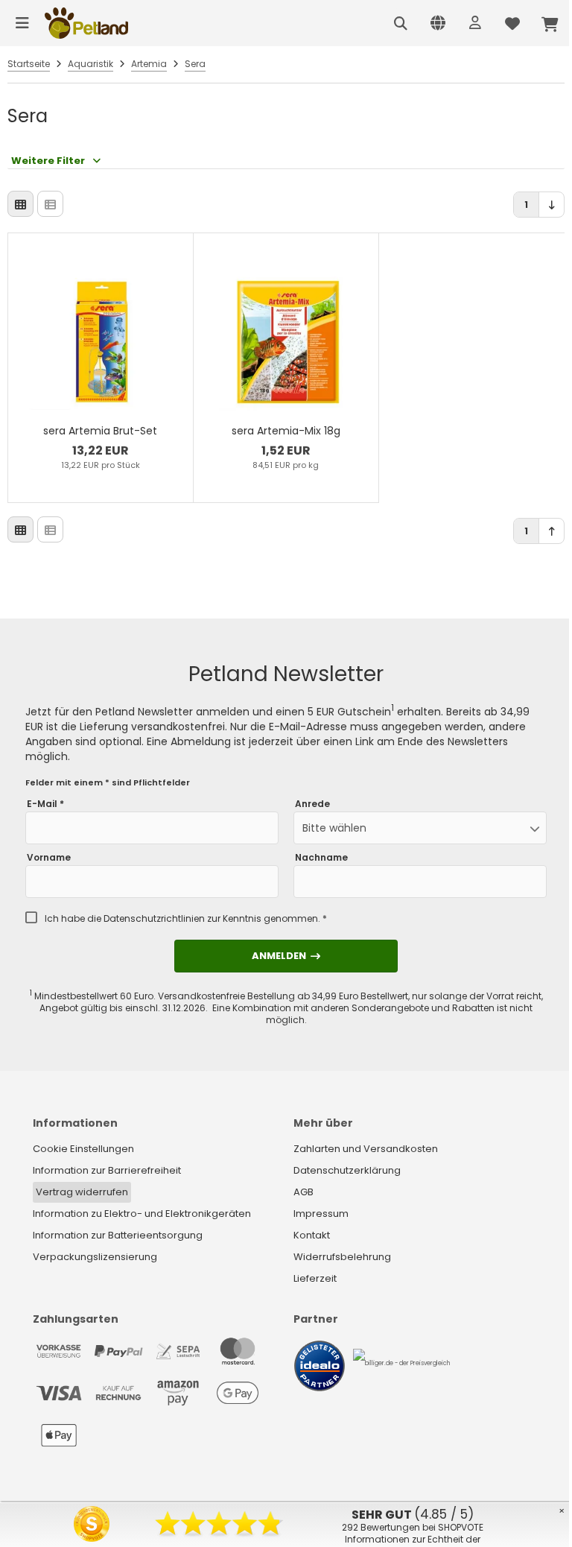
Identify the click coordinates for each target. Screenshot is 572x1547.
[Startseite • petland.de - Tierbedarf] (86, 23)
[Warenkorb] (550, 23)
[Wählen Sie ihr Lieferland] (438, 23)
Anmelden (286, 955)
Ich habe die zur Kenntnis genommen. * (186, 919)
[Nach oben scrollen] (551, 531)
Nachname (321, 858)
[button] (420, 828)
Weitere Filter (48, 161)
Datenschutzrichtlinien (154, 918)
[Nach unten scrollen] (551, 204)
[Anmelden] (475, 23)
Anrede (312, 804)
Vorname (49, 858)
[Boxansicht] (20, 204)
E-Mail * (45, 804)
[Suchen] (401, 23)
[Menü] (22, 23)
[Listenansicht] (50, 204)
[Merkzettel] (512, 23)
